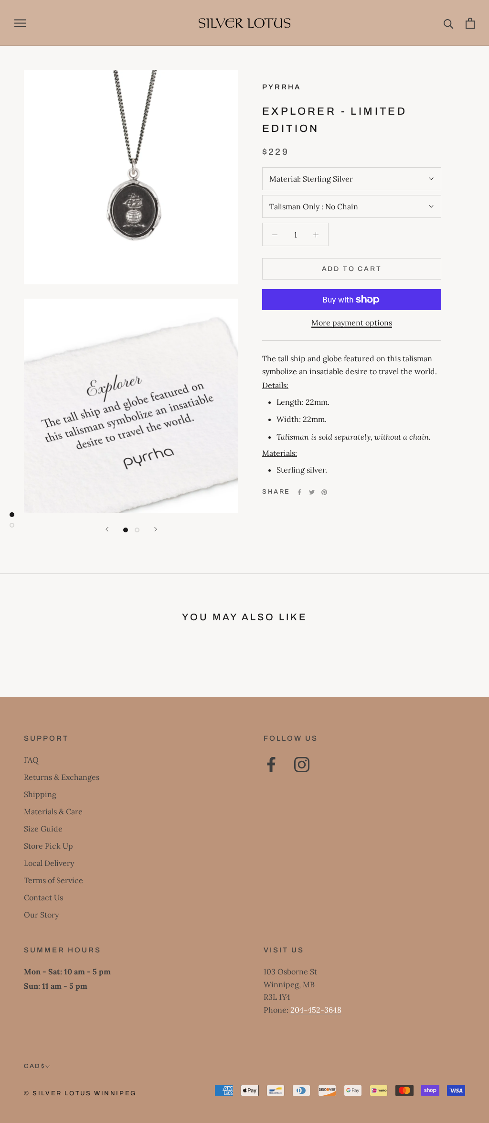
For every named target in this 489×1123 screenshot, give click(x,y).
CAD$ (34, 1066)
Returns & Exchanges (61, 777)
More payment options (351, 322)
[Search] (449, 23)
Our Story (41, 914)
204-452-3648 (315, 1010)
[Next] (155, 529)
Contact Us (43, 897)
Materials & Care (53, 811)
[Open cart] (470, 23)
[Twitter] (312, 492)
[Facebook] (299, 492)
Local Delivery (49, 863)
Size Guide (43, 828)
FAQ (31, 760)
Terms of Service (53, 880)
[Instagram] (301, 764)
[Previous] (107, 529)
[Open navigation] (20, 23)
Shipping (40, 794)
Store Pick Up (48, 846)
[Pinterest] (324, 492)
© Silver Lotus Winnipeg (80, 1093)
